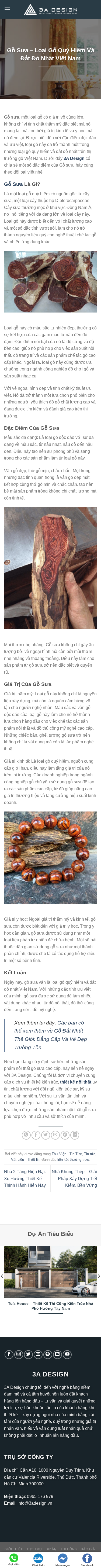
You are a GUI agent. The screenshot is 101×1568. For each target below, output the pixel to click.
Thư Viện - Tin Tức (67, 1154)
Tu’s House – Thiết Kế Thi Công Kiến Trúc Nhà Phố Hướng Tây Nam (50, 1306)
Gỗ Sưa (13, 184)
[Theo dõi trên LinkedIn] (57, 1354)
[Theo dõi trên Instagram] (18, 1354)
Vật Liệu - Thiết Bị (25, 1160)
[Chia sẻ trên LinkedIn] (74, 1135)
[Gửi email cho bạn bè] (55, 1135)
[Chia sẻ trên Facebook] (36, 1135)
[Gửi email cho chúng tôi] (38, 1354)
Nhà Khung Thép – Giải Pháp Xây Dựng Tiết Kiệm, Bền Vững (74, 1178)
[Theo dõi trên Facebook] (9, 1354)
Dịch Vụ (34, 1549)
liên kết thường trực (73, 1160)
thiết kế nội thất (75, 1082)
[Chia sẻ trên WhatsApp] (26, 1135)
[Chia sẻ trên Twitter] (45, 1135)
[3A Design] (51, 9)
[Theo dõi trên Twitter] (28, 1354)
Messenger (62, 1565)
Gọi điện (13, 1564)
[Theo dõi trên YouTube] (67, 1354)
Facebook (87, 1565)
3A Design (74, 158)
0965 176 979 (40, 1496)
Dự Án (51, 1549)
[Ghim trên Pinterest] (65, 1135)
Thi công (68, 1549)
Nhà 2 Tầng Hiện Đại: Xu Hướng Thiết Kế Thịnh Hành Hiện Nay (25, 1178)
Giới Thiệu (14, 1549)
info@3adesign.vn (35, 1503)
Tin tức (89, 1154)
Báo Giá (88, 1549)
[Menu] (7, 9)
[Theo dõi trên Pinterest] (47, 1354)
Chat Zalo (38, 1565)
